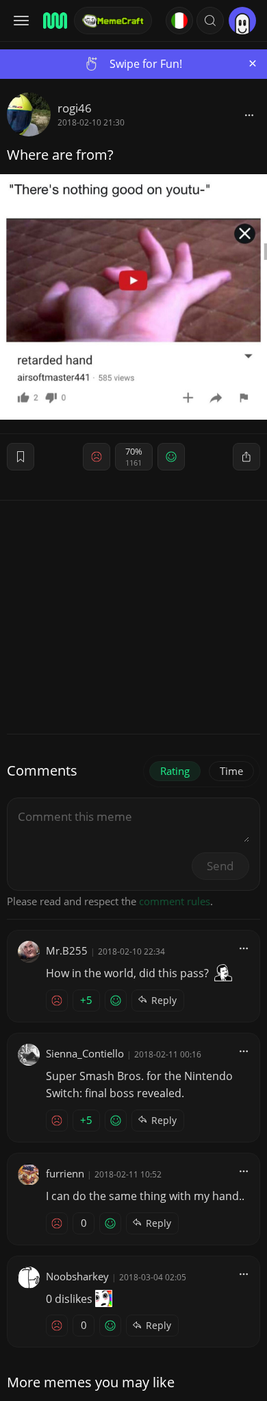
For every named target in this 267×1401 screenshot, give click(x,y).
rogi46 (75, 108)
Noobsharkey (77, 1276)
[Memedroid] (54, 20)
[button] (210, 20)
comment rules (174, 901)
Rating (175, 771)
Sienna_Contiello (85, 1053)
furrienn (65, 1173)
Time (231, 771)
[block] (249, 114)
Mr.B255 (66, 950)
